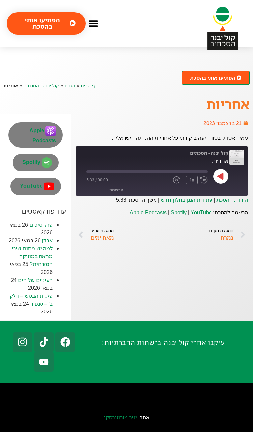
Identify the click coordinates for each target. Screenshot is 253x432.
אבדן (47, 240)
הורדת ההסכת (232, 199)
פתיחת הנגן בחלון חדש (186, 199)
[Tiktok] (44, 342)
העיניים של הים (35, 280)
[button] (93, 23)
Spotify (179, 212)
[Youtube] (44, 362)
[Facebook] (65, 342)
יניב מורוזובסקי (120, 417)
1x (192, 180)
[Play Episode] (221, 176)
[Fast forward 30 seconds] (178, 180)
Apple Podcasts (148, 212)
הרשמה (116, 190)
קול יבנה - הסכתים (41, 85)
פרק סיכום (41, 224)
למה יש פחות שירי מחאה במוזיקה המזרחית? (32, 256)
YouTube (201, 212)
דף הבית (89, 85)
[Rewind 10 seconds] (204, 180)
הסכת (69, 85)
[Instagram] (22, 342)
